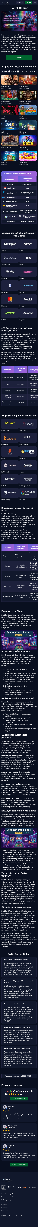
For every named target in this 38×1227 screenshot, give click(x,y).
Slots (31, 71)
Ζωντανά (13, 71)
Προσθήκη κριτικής (19, 1098)
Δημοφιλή (5, 71)
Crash (22, 71)
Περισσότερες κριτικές (19, 1164)
